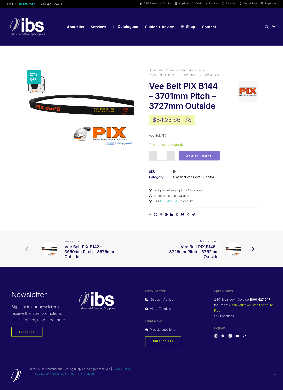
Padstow (231, 3)
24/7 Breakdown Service (157, 3)
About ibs (75, 27)
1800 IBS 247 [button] (163, 341)
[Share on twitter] (155, 214)
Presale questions (162, 330)
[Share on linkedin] (171, 214)
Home (152, 70)
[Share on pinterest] (166, 214)
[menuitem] (156, 3)
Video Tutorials (160, 309)
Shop (190, 27)
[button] (267, 27)
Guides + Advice (159, 27)
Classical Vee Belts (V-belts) (187, 70)
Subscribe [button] (27, 331)
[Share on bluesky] (182, 214)
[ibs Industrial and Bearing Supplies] (27, 26)
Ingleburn (270, 3)
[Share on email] (193, 214)
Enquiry (213, 3)
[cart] (273, 27)
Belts (162, 70)
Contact (209, 27)
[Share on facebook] (150, 214)
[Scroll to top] (275, 374)
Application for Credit (190, 3)
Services (98, 27)
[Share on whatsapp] (176, 214)
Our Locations (224, 316)
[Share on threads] (160, 214)
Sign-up (18, 307)
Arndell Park (250, 3)
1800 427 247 (169, 201)
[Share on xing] (187, 214)
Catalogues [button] (128, 27)
